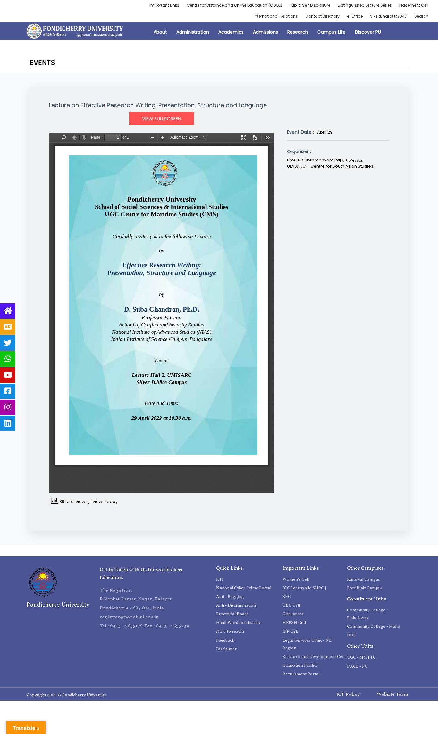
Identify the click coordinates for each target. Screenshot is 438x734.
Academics (231, 32)
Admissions (265, 32)
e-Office (355, 16)
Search (421, 16)
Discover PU (368, 32)
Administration (192, 32)
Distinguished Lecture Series (365, 5)
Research (297, 32)
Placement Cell (413, 5)
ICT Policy (348, 694)
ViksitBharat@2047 (388, 16)
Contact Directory (322, 16)
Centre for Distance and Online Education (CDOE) (234, 5)
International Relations (276, 16)
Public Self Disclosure (310, 5)
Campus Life (331, 32)
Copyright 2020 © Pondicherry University (66, 694)
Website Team (392, 694)
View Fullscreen (161, 118)
